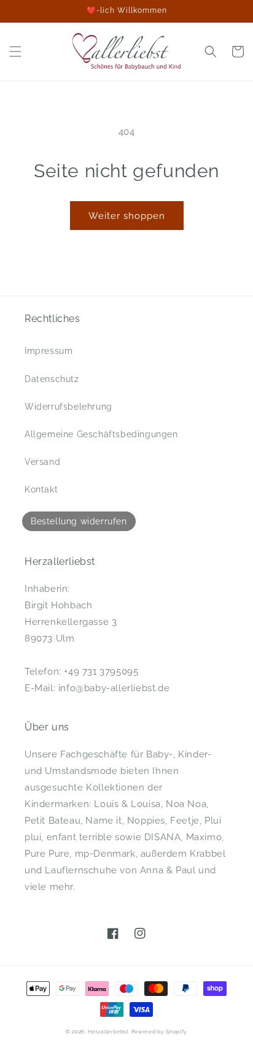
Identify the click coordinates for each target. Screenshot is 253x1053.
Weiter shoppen (126, 215)
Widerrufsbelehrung (68, 407)
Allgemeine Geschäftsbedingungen (101, 434)
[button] (15, 51)
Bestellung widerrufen (79, 521)
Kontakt (41, 489)
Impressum (48, 351)
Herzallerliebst (108, 1031)
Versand (42, 462)
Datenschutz (52, 379)
